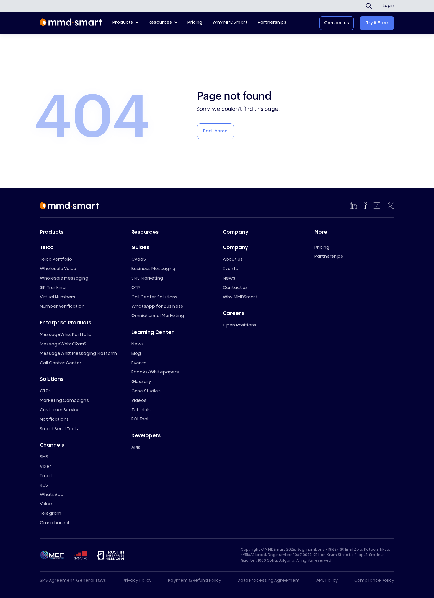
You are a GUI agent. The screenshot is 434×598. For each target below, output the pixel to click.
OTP (135, 287)
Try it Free (377, 22)
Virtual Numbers (57, 297)
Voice (46, 503)
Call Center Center (61, 362)
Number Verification (62, 306)
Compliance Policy (374, 580)
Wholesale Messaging (64, 278)
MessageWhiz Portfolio (66, 334)
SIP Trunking (53, 287)
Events (138, 362)
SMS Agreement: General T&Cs (73, 580)
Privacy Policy (137, 580)
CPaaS (138, 259)
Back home (215, 131)
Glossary (141, 381)
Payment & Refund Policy (194, 580)
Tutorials (141, 409)
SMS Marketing (147, 278)
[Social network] (353, 205)
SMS (44, 456)
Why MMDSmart (230, 22)
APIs (136, 447)
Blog (136, 353)
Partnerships (272, 22)
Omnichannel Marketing (157, 315)
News (137, 344)
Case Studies (146, 391)
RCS (44, 485)
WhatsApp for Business (157, 306)
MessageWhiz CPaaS (63, 344)
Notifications (54, 419)
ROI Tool (139, 419)
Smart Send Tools (59, 428)
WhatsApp (51, 494)
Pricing (194, 22)
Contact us (336, 22)
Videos (138, 400)
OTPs (45, 391)
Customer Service (60, 409)
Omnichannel (54, 522)
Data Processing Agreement (269, 580)
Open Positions (239, 325)
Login (388, 6)
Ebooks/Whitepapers (155, 372)
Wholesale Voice (58, 268)
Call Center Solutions (154, 297)
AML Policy (327, 580)
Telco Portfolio (56, 259)
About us (233, 259)
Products (122, 22)
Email (46, 475)
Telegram (50, 513)
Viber (45, 466)
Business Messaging (153, 268)
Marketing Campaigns (64, 400)
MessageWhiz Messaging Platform (78, 353)
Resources (160, 22)
